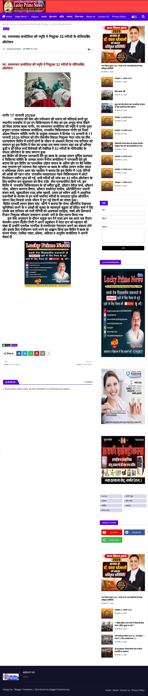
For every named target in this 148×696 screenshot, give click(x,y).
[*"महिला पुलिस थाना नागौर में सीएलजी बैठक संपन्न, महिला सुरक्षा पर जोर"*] (107, 626)
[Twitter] (24, 353)
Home (9, 16)
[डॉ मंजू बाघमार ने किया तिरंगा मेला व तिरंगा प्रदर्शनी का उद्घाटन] (107, 652)
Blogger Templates (23, 689)
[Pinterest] (36, 353)
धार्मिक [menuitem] (104, 505)
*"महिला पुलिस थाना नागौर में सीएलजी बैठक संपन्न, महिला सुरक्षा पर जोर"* (129, 624)
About (115, 690)
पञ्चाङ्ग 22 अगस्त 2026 (123, 117)
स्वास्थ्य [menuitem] (128, 505)
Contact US (103, 16)
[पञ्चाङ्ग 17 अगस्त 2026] (107, 186)
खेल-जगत (53, 16)
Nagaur (35, 16)
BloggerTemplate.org (59, 689)
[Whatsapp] (30, 353)
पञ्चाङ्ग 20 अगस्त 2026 (123, 156)
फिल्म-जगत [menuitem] (105, 510)
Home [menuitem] (104, 496)
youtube (114, 532)
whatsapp (114, 539)
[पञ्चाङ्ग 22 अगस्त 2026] (107, 121)
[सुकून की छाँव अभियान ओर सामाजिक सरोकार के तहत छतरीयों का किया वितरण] (107, 108)
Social (12, 24)
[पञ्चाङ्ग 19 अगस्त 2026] (107, 173)
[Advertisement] (49, 321)
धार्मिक (61, 16)
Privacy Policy (119, 16)
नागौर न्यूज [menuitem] (129, 496)
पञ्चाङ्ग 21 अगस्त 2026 (123, 78)
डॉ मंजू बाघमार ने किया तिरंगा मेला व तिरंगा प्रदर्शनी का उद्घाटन (128, 650)
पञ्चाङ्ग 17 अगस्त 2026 (123, 182)
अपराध (43, 16)
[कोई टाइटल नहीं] (107, 95)
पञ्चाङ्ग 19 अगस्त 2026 (123, 169)
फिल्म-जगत (79, 16)
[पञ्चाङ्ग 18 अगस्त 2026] (107, 134)
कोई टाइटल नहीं (120, 91)
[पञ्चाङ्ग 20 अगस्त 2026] (107, 160)
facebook (136, 532)
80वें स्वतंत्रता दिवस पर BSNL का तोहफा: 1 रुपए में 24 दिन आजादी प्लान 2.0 (129, 637)
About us (90, 16)
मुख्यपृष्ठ (5, 24)
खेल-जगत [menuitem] (129, 500)
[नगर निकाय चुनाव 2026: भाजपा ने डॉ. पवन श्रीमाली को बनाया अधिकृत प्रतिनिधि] (123, 44)
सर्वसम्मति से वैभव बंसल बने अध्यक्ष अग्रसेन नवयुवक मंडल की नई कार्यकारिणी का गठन (129, 144)
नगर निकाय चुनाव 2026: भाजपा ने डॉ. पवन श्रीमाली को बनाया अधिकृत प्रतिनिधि (121, 67)
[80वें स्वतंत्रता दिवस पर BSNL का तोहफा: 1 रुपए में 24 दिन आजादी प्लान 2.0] (107, 639)
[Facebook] (19, 353)
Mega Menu (21, 16)
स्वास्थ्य (69, 16)
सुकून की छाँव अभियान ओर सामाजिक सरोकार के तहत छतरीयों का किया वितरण (130, 105)
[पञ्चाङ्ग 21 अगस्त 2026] (107, 82)
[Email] (42, 353)
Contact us (125, 690)
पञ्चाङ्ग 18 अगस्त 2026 (123, 130)
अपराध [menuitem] (104, 500)
